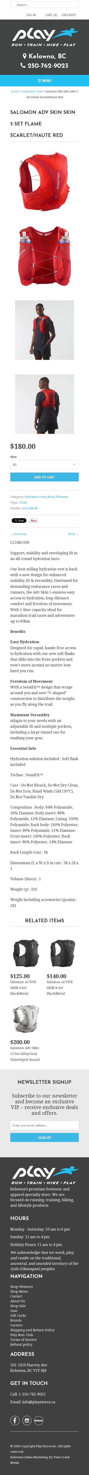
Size (13, 457)
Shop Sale (18, 1306)
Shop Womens (21, 1286)
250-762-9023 (47, 66)
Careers (16, 1325)
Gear (14, 1311)
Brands (16, 1320)
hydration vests (35, 496)
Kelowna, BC (46, 57)
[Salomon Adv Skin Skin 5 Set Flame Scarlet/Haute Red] (44, 182)
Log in (31, 15)
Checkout (69, 15)
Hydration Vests (32, 91)
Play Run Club (21, 1335)
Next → (73, 534)
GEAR (23, 502)
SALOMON (30, 508)
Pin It (33, 520)
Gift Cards (18, 1315)
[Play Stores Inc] (44, 38)
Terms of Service (23, 1340)
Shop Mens (19, 1291)
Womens (62, 496)
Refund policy (21, 1344)
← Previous (18, 534)
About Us (17, 1301)
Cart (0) (51, 15)
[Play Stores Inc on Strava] (38, 1420)
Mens (51, 496)
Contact (16, 1296)
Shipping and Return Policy (32, 1330)
